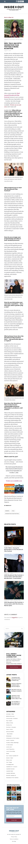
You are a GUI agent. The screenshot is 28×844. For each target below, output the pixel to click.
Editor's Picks (9, 722)
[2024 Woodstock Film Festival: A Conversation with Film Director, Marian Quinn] (14, 599)
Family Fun (9, 725)
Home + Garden (10, 740)
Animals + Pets (10, 714)
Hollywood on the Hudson (9, 39)
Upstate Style (9, 771)
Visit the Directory (14, 667)
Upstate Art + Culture (8, 546)
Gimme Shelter (10, 731)
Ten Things (9, 762)
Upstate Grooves (10, 768)
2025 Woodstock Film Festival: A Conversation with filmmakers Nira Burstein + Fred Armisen (13, 576)
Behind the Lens (10, 716)
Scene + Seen (9, 758)
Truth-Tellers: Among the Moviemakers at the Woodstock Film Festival (13, 549)
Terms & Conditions (14, 839)
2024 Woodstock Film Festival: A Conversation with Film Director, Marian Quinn (14, 604)
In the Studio (9, 744)
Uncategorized (10, 764)
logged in (14, 617)
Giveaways (8, 736)
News (7, 753)
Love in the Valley (10, 751)
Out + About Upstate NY (12, 755)
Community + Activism (12, 718)
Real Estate (9, 733)
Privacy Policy (14, 836)
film (13, 510)
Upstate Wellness (10, 773)
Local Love (9, 747)
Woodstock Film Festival (12, 513)
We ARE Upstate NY (11, 775)
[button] (9, 788)
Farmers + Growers (11, 727)
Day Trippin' (9, 720)
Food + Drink (9, 729)
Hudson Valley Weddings (12, 742)
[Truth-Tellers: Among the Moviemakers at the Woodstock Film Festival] (14, 544)
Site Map (14, 841)
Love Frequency (10, 749)
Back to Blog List (8, 17)
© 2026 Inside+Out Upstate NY (14, 834)
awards (7, 510)
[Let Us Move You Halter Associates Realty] (14, 640)
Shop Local (9, 760)
